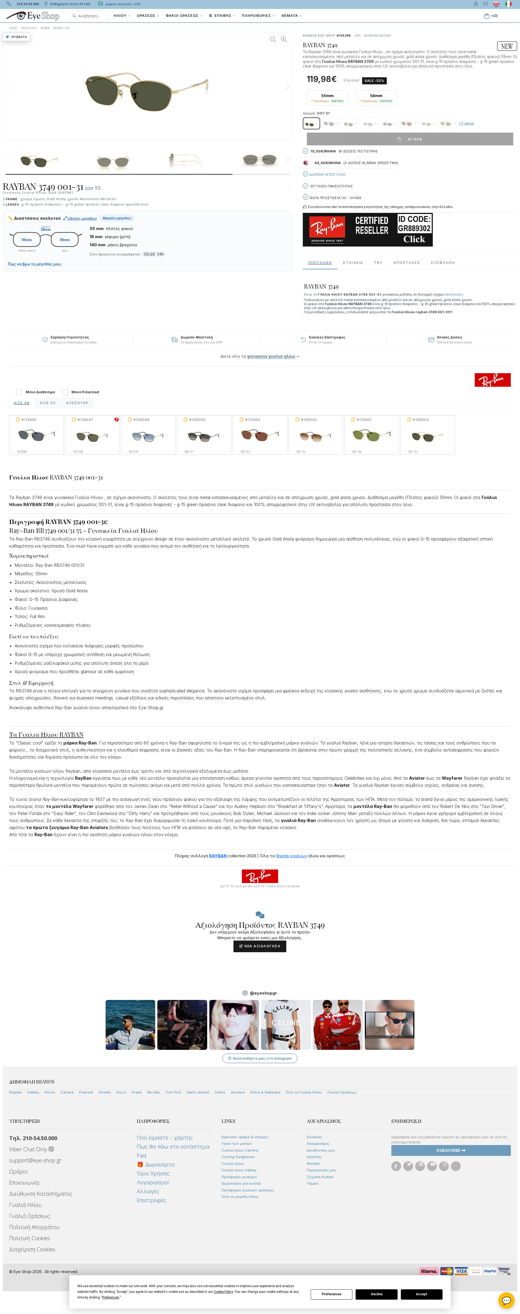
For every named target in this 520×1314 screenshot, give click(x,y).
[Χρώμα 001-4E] (448, 123)
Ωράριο (18, 1171)
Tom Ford (173, 1092)
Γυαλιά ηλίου (233, 1163)
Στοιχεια (353, 263)
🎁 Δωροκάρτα (156, 1164)
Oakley (33, 1092)
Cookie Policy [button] (223, 1292)
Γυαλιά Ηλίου (25, 1205)
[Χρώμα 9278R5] (331, 123)
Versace (238, 1092)
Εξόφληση (443, 263)
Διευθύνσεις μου (321, 1150)
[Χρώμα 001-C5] (409, 123)
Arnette (104, 1092)
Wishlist (313, 1163)
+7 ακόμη (466, 123)
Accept (421, 1294)
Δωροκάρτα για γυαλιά (241, 1183)
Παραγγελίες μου (321, 1170)
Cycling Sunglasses (238, 1157)
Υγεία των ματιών (237, 1143)
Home (13, 28)
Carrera (67, 1092)
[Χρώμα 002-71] (389, 123)
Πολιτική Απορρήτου (34, 1227)
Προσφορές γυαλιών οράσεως (248, 1190)
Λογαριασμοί (153, 1182)
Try (378, 263)
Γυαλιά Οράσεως (342, 1092)
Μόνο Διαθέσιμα (40, 392)
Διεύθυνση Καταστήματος (40, 1193)
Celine (219, 1092)
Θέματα (290, 16)
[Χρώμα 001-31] (311, 123)
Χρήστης (314, 1157)
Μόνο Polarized (85, 392)
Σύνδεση (314, 1137)
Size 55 (48, 403)
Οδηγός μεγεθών (82, 218)
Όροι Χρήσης (153, 1173)
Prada (137, 1092)
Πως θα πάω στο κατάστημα (173, 1146)
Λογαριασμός (318, 1143)
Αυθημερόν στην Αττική (69, 4)
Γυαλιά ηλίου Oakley (239, 1170)
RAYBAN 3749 (61, 28)
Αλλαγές (148, 1191)
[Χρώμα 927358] (350, 123)
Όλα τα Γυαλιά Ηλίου (304, 1092)
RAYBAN (45, 28)
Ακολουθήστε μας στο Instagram (262, 1058)
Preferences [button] (110, 1297)
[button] (88, 15)
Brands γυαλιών (291, 855)
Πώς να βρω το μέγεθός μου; (35, 264)
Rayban (15, 1092)
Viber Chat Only (28, 1149)
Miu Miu (153, 1092)
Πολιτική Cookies (29, 1238)
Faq (141, 1155)
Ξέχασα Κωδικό (320, 1177)
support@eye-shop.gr (35, 1160)
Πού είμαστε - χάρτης (165, 1137)
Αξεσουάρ (77, 403)
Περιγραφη (320, 263)
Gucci (121, 1092)
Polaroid (86, 1092)
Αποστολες (407, 263)
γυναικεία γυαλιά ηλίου (271, 356)
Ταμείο (312, 1183)
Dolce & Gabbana (265, 1092)
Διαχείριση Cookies (32, 1249)
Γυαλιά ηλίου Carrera (240, 1150)
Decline (376, 1294)
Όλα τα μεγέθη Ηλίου (240, 1196)
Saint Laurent (198, 1092)
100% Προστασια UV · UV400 (334, 198)
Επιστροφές (151, 1200)
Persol (49, 1092)
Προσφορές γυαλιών (239, 1177)
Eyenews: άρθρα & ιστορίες (245, 1137)
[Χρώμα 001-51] (428, 123)
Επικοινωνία (24, 1182)
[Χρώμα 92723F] (370, 123)
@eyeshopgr (263, 993)
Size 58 (22, 403)
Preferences (332, 1294)
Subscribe (449, 1150)
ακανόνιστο (453, 294)
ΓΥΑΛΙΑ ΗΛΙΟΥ (29, 28)
